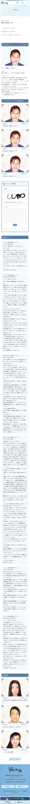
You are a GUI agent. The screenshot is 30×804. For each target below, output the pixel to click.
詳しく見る (23, 44)
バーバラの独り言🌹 (8, 242)
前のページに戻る (14, 759)
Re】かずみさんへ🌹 (8, 355)
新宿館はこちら (21, 786)
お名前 (5, 189)
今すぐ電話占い (7, 786)
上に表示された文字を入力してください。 (13, 202)
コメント (6, 207)
